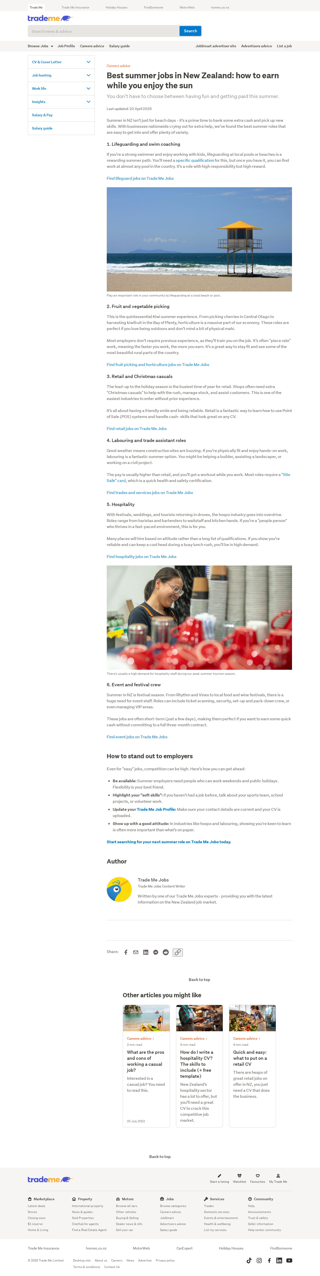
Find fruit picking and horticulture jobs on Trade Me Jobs (158, 364)
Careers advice (92, 46)
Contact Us (112, 1267)
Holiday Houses (117, 7)
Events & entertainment (221, 1218)
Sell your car (124, 1230)
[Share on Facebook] (126, 952)
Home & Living (38, 1230)
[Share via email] (136, 952)
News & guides (82, 1212)
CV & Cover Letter (46, 62)
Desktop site (82, 1260)
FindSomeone (153, 7)
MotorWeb (187, 7)
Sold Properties (83, 1218)
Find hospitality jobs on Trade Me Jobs (141, 556)
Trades (209, 1206)
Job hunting (42, 75)
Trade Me (36, 7)
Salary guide (119, 46)
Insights (38, 101)
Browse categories (173, 1206)
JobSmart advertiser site (216, 46)
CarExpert (184, 1248)
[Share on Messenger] (156, 952)
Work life (39, 88)
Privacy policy (165, 1260)
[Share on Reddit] (166, 952)
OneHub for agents (85, 1224)
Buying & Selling (127, 1218)
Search (190, 31)
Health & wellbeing (217, 1224)
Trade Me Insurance (75, 7)
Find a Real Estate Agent (89, 1230)
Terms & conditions (86, 1267)
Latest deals (36, 1206)
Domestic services (217, 1212)
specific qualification (195, 160)
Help (251, 1206)
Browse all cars (126, 1206)
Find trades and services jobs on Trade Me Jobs (150, 492)
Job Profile (66, 46)
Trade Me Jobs (153, 880)
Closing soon (37, 1218)
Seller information (260, 1224)
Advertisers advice (256, 46)
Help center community (264, 1230)
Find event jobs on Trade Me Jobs (137, 736)
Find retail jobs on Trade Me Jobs (137, 428)
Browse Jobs (38, 46)
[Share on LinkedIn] (146, 952)
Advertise (145, 1260)
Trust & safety (258, 1218)
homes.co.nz (220, 7)
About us (101, 1260)
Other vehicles (126, 1212)
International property (87, 1206)
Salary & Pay (42, 114)
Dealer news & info (129, 1224)
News (130, 1260)
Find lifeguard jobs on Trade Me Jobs (140, 178)
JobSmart (167, 1218)
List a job (284, 46)
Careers (116, 1260)
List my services (215, 1230)
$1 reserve (35, 1224)
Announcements (259, 1212)
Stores (32, 1212)
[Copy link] (178, 952)
